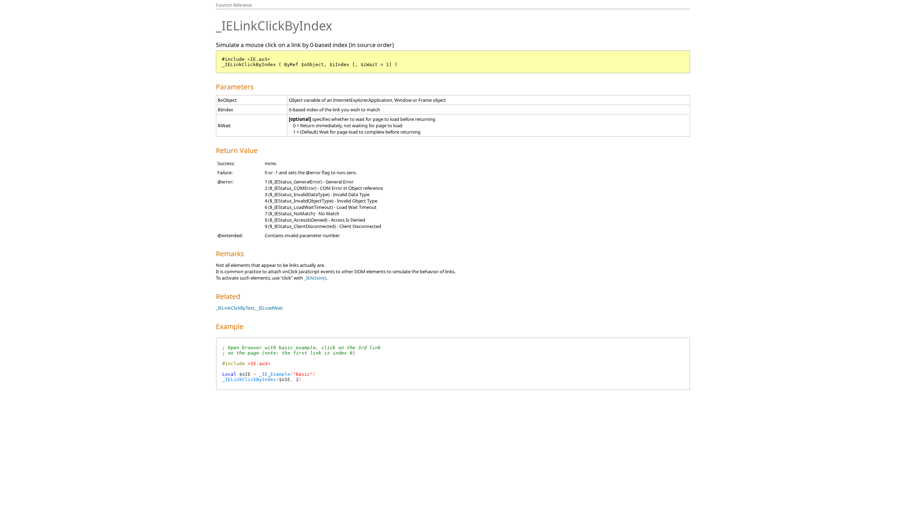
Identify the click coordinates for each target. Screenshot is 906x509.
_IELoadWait (270, 308)
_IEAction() (315, 278)
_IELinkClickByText (235, 308)
